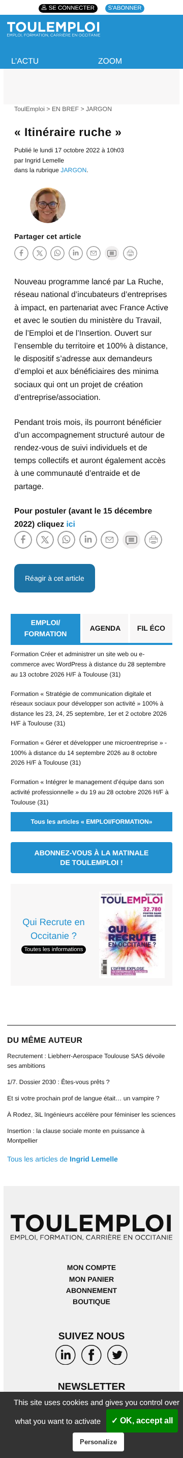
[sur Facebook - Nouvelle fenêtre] (91, 1357)
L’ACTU (25, 61)
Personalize (98, 1442)
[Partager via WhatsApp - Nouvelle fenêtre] (57, 253)
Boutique (91, 1302)
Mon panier (91, 1279)
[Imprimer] (130, 253)
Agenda (105, 628)
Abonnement (91, 1290)
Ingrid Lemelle (44, 160)
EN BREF (65, 109)
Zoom (110, 61)
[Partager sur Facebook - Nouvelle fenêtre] (21, 253)
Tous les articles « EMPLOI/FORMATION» (91, 821)
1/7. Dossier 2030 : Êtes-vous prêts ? (58, 1082)
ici (70, 524)
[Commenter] (112, 253)
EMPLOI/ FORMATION (45, 628)
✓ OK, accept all (142, 1420)
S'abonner (125, 9)
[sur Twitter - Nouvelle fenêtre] (118, 1357)
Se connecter (72, 9)
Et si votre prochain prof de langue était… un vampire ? (83, 1098)
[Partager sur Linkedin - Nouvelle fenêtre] (76, 253)
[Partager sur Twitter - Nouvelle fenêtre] (40, 253)
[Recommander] (93, 253)
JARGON (99, 109)
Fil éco (151, 628)
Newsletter (92, 1387)
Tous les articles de (62, 1159)
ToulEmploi (29, 109)
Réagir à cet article (54, 578)
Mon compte (91, 1267)
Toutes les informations (53, 950)
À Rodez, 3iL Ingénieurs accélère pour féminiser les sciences (91, 1114)
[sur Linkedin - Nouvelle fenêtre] (65, 1357)
